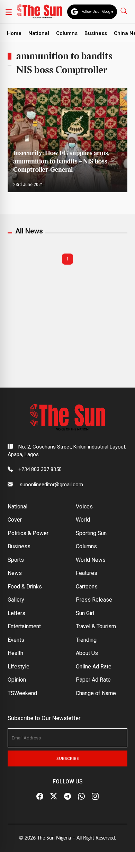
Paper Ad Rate (93, 679)
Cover (15, 519)
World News (91, 560)
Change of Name (96, 693)
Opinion (17, 679)
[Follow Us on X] (53, 796)
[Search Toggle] (124, 11)
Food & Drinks (25, 586)
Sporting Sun (91, 533)
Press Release (94, 599)
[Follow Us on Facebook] (39, 796)
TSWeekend (22, 693)
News (15, 573)
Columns (67, 33)
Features (86, 573)
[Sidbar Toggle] (9, 12)
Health (15, 653)
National (38, 33)
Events (16, 640)
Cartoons (87, 586)
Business (95, 33)
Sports (16, 560)
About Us (87, 653)
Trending (86, 640)
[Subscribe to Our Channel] (67, 796)
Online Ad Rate (93, 666)
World (83, 519)
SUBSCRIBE (67, 758)
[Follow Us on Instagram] (95, 796)
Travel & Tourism (96, 626)
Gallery (16, 599)
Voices (84, 506)
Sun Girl (85, 613)
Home (14, 33)
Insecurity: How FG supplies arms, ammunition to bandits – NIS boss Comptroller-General (61, 161)
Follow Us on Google (97, 12)
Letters (16, 613)
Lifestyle (18, 666)
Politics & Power (28, 533)
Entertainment (24, 626)
